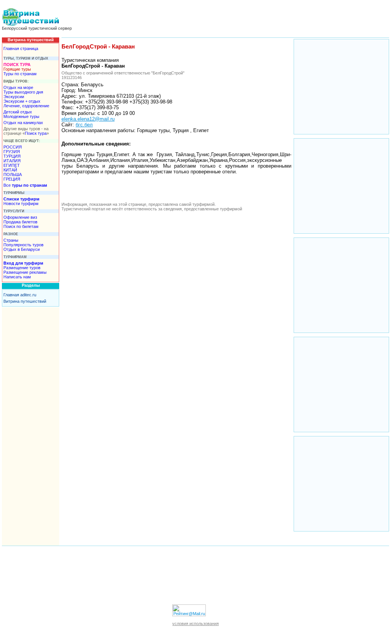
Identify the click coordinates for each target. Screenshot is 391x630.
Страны (10, 240)
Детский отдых (17, 112)
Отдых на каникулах (23, 122)
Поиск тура (36, 133)
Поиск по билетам (21, 226)
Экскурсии (13, 96)
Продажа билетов (20, 222)
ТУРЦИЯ (12, 156)
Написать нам (17, 277)
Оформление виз (20, 217)
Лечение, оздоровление (26, 105)
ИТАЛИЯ (12, 160)
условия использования (195, 623)
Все (25, 185)
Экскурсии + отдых (21, 101)
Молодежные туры (21, 116)
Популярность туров (23, 244)
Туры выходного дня (23, 92)
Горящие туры (17, 69)
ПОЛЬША (12, 174)
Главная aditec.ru (19, 294)
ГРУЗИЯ (11, 151)
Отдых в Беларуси (21, 249)
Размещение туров (21, 267)
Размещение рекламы (25, 272)
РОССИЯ (12, 147)
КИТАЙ (10, 170)
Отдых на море (18, 87)
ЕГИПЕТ (11, 165)
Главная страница (20, 48)
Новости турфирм (21, 203)
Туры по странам (20, 73)
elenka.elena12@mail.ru (88, 119)
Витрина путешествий (24, 301)
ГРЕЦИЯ (11, 179)
